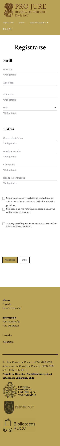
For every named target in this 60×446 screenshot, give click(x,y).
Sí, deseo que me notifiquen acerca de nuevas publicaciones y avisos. (30, 210)
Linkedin (7, 335)
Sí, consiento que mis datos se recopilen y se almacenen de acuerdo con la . (30, 202)
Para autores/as (10, 325)
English (6, 304)
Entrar (22, 22)
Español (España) (11, 308)
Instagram (8, 342)
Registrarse (8, 22)
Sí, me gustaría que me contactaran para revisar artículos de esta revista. (31, 225)
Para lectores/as (11, 321)
